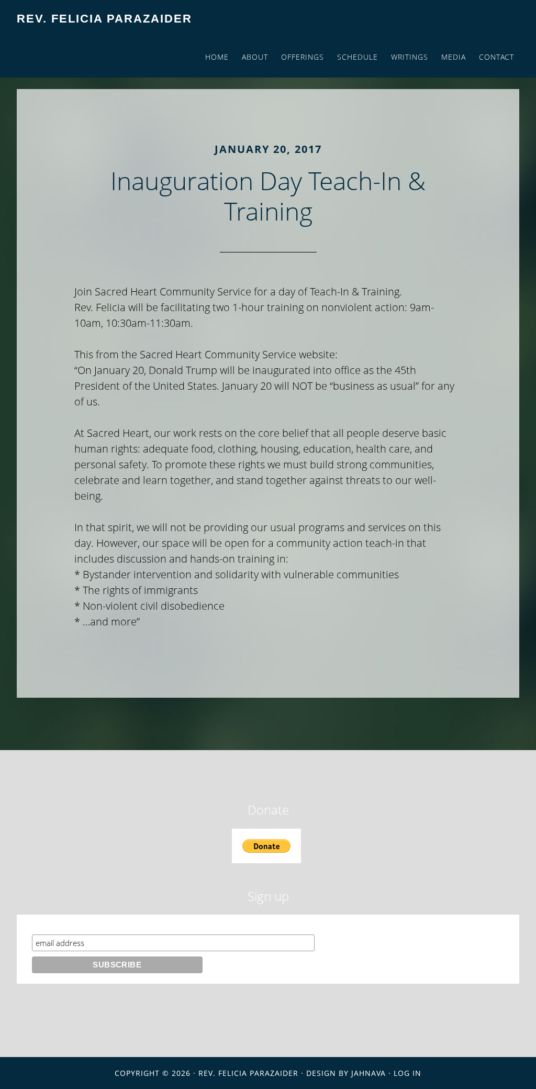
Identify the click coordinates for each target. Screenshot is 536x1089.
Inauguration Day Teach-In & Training (268, 195)
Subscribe (52, 924)
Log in (407, 1073)
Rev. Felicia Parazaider (104, 18)
